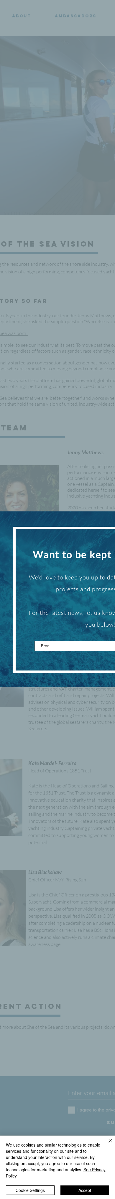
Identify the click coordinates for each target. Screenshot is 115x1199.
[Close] (107, 1144)
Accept (84, 1190)
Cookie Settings (30, 1190)
